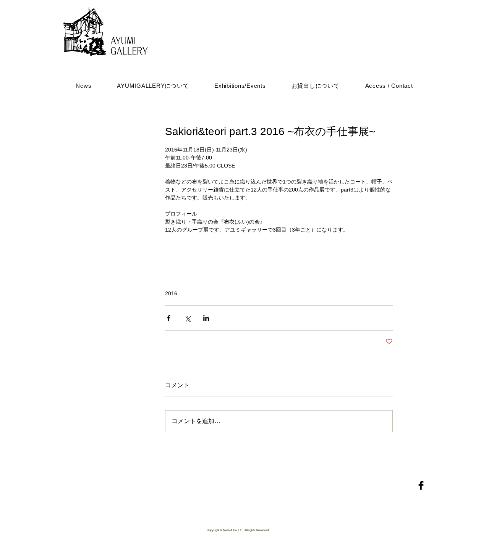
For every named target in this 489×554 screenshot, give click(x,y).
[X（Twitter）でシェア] (187, 318)
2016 (171, 293)
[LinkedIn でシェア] (206, 318)
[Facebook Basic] (421, 485)
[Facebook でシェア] (168, 318)
